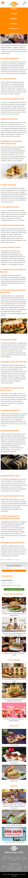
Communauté (14, 33)
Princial (19, 866)
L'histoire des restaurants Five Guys (14, 842)
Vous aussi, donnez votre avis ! (14, 589)
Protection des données (13, 859)
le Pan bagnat (23, 212)
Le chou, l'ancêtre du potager (14, 825)
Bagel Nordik (14, 781)
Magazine (14, 18)
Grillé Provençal (14, 745)
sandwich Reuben (18, 483)
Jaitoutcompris (10, 868)
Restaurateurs (14, 28)
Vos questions (17, 857)
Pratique (14, 23)
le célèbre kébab (14, 114)
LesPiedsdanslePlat (16, 869)
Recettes (14, 9)
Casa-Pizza (4, 866)
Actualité (14, 13)
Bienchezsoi (12, 866)
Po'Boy (3, 300)
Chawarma (5, 102)
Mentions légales (7, 857)
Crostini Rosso (14, 763)
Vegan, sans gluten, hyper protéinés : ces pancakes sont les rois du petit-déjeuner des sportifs (14, 806)
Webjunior (18, 868)
